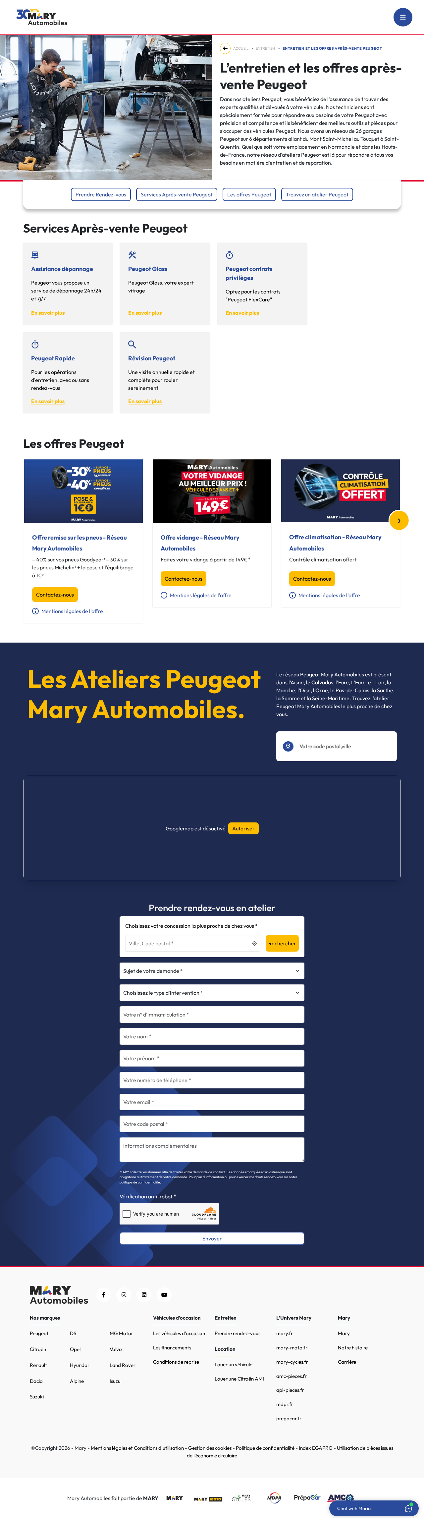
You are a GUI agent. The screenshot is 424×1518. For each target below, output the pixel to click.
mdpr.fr (284, 1404)
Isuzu (115, 1381)
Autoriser (243, 828)
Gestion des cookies (210, 1448)
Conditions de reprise (176, 1362)
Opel (75, 1349)
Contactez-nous (55, 594)
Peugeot (39, 1333)
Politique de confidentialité (265, 1448)
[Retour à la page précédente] (226, 48)
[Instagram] (123, 1294)
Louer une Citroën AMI (239, 1379)
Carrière (347, 1362)
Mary (344, 1333)
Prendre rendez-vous (237, 1333)
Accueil (240, 48)
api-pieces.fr (290, 1390)
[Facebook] (103, 1294)
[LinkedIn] (143, 1294)
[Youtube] (164, 1294)
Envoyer (212, 1238)
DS (73, 1333)
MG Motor (121, 1333)
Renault (38, 1365)
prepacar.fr (288, 1418)
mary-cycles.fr (292, 1362)
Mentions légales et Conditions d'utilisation (137, 1448)
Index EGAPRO (316, 1448)
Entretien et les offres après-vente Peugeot (332, 48)
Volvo (116, 1349)
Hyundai (79, 1365)
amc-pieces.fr (291, 1376)
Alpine (77, 1381)
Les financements (172, 1347)
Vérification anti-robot (146, 1196)
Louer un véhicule (233, 1364)
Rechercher (282, 943)
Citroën (38, 1349)
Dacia (36, 1381)
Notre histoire (353, 1347)
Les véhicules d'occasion (179, 1333)
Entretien (265, 48)
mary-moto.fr (291, 1347)
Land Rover (122, 1365)
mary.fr (284, 1333)
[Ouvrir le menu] (403, 17)
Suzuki (37, 1396)
